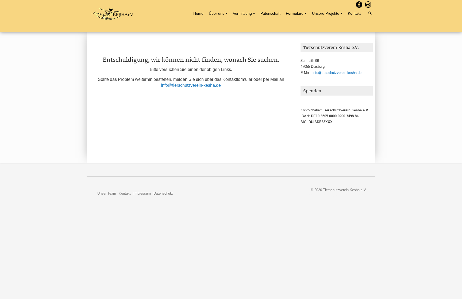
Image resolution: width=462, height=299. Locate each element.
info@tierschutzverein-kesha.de (191, 85)
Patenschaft (270, 13)
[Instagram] (368, 4)
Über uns (216, 13)
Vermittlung (242, 13)
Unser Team (106, 193)
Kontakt (354, 13)
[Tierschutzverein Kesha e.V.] (112, 14)
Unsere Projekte (325, 13)
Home (198, 13)
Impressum (142, 193)
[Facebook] (359, 4)
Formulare (294, 13)
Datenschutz (163, 193)
